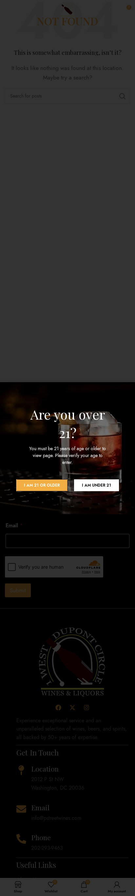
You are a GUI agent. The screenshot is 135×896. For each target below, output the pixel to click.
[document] (67, 448)
